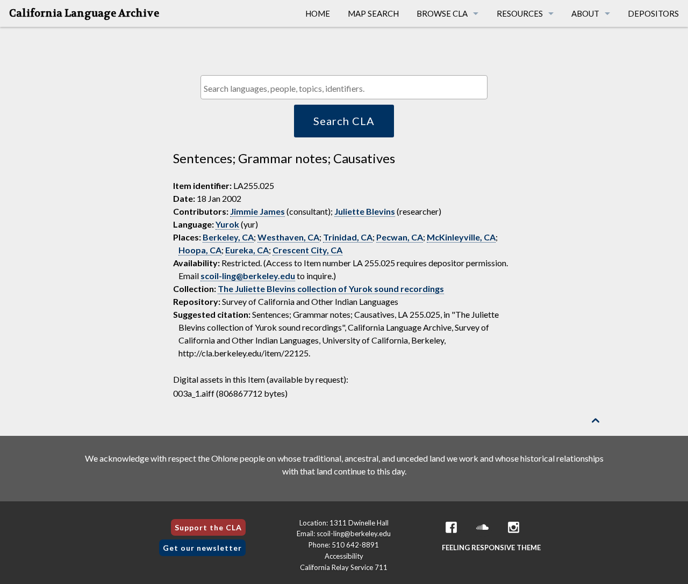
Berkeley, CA (228, 237)
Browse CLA (442, 13)
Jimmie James (257, 211)
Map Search (373, 13)
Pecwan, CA (399, 237)
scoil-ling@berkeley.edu (247, 276)
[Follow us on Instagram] (514, 527)
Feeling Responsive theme (491, 547)
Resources (520, 13)
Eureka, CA (247, 250)
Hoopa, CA (199, 250)
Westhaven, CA (288, 237)
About (585, 13)
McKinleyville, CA (461, 237)
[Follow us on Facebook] (451, 527)
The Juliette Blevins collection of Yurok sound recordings (331, 288)
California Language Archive (84, 13)
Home (317, 13)
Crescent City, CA (307, 250)
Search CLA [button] (344, 120)
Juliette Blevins (364, 211)
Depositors (653, 13)
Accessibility (344, 556)
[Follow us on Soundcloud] (482, 527)
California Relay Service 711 (344, 567)
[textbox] (346, 88)
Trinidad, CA (347, 237)
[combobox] (343, 87)
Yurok (227, 224)
